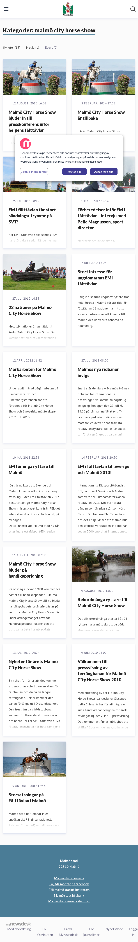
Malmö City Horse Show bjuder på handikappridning (32, 569)
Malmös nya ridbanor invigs (98, 372)
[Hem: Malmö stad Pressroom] (68, 9)
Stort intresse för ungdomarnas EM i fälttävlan (96, 277)
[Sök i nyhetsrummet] (133, 9)
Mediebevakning (19, 929)
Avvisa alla (75, 171)
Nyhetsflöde (114, 929)
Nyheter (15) (11, 47)
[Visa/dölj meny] (6, 9)
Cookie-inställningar (34, 171)
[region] (69, 158)
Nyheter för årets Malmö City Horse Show (33, 664)
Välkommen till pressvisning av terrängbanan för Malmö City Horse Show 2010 (102, 670)
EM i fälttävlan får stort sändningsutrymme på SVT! (32, 215)
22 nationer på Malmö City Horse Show (30, 310)
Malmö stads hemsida (69, 878)
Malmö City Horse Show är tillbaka (101, 115)
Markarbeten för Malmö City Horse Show (32, 372)
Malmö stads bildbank (69, 895)
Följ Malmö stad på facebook (69, 884)
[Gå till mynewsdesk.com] (18, 923)
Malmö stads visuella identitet (69, 901)
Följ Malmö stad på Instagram (69, 890)
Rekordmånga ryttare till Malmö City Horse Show (102, 602)
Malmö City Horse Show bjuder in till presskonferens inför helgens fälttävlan (32, 121)
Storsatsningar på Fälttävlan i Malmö (27, 797)
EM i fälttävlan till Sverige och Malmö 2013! (103, 469)
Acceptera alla (103, 171)
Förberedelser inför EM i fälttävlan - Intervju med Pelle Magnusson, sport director (102, 218)
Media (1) (32, 47)
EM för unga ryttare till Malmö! (31, 469)
